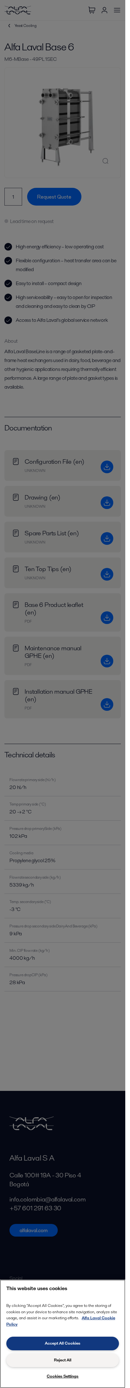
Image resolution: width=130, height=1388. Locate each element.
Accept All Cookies (62, 1343)
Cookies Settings (63, 1376)
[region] (62, 1334)
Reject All (62, 1360)
